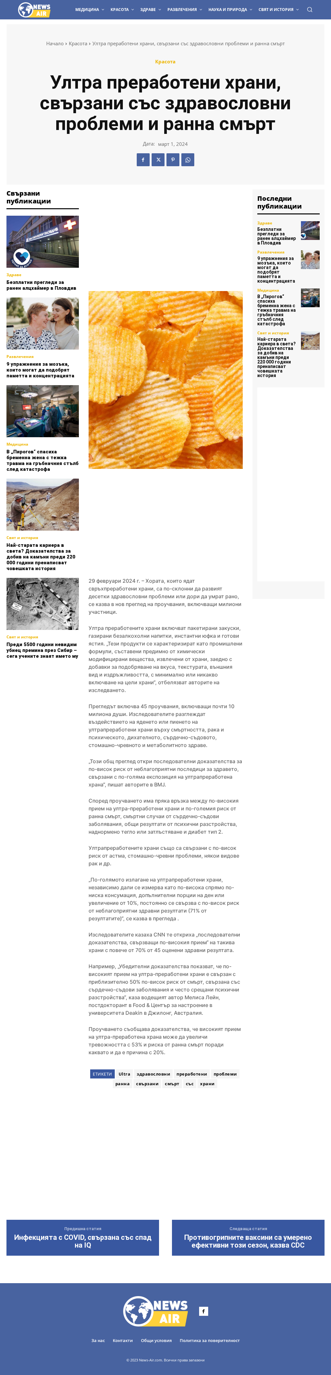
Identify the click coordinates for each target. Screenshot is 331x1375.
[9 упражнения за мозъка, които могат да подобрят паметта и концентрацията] (42, 324)
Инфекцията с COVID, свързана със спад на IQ (83, 1241)
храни (207, 1084)
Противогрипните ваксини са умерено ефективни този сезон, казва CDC (248, 1241)
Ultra (125, 1074)
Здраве (13, 275)
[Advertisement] (54, 699)
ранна (122, 1084)
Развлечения (20, 357)
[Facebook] (143, 159)
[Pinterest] (172, 159)
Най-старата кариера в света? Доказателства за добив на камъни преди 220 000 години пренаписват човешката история (40, 556)
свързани (147, 1084)
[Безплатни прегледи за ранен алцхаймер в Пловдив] (42, 242)
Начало (55, 43)
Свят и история (22, 538)
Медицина (17, 444)
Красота (78, 43)
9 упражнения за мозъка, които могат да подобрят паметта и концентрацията (40, 370)
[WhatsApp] (187, 159)
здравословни (153, 1074)
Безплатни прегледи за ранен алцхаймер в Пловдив (41, 285)
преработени (191, 1074)
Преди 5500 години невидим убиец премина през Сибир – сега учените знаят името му (42, 650)
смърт (172, 1084)
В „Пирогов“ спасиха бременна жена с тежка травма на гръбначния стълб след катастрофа (42, 460)
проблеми (225, 1074)
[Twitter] (158, 159)
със (190, 1084)
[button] (310, 9)
